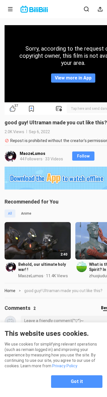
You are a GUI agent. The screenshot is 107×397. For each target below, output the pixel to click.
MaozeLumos (32, 153)
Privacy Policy (64, 366)
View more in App (73, 78)
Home (10, 290)
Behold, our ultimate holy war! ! (42, 267)
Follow (83, 156)
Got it (77, 381)
